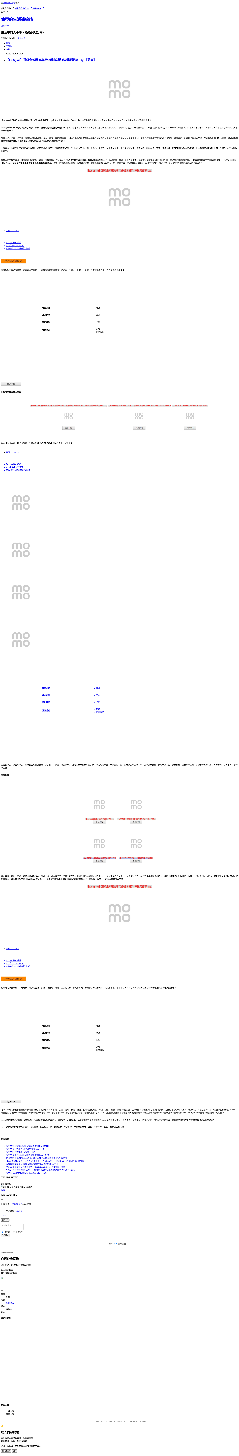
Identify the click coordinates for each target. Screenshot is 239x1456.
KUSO (19, 1211)
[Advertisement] (119, 1359)
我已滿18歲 (6, 1451)
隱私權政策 (133, 1421)
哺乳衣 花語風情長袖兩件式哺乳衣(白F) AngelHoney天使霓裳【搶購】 (36, 1167)
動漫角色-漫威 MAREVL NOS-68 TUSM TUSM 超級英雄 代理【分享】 (37, 1158)
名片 (8, 49)
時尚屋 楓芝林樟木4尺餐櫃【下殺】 (21, 1152)
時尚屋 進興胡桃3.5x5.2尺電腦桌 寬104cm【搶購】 (28, 1146)
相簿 (8, 43)
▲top (3, 1215)
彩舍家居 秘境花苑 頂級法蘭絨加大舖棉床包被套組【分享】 (32, 1164)
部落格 (9, 46)
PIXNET (101, 1421)
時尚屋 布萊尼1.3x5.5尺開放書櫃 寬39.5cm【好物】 (28, 1155)
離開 (14, 1451)
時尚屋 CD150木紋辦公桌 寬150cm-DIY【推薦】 (27, 1173)
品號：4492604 (12, 231)
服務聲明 (143, 1421)
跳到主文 (5, 26)
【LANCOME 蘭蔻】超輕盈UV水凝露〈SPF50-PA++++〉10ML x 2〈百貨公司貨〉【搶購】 (45, 1161)
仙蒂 (3, 1190)
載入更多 (5, 1220)
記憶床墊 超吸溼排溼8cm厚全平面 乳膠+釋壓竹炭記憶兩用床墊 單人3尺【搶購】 (41, 1170)
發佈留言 (5, 1235)
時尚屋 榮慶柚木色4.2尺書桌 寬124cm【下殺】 (26, 1149)
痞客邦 (15, 1204)
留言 (20, 1204)
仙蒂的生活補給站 (17, 19)
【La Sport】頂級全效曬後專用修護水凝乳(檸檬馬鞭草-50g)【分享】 (51, 60)
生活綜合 (21, 38)
